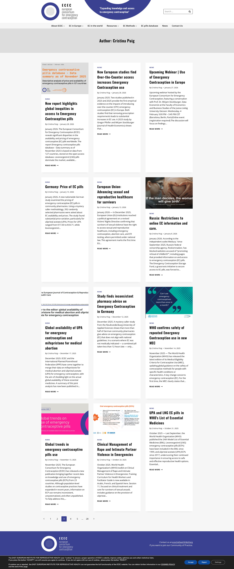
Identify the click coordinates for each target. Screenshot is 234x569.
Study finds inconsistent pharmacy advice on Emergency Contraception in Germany (116, 304)
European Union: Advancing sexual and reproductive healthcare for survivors (115, 194)
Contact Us (177, 25)
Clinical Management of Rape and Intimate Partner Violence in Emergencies (117, 449)
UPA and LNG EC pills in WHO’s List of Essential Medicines (166, 417)
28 (87, 518)
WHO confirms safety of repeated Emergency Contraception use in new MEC (168, 335)
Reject (204, 562)
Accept (190, 562)
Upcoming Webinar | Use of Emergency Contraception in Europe (167, 77)
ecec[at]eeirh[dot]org (182, 542)
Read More (51, 165)
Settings (218, 562)
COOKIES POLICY (168, 564)
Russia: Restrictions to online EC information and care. (168, 223)
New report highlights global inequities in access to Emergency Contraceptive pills (61, 111)
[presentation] (64, 78)
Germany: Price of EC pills (64, 186)
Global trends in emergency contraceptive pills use (64, 449)
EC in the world (95, 25)
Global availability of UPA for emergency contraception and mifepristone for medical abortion (64, 337)
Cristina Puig (53, 124)
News (165, 25)
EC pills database (149, 25)
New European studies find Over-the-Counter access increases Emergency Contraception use (116, 79)
